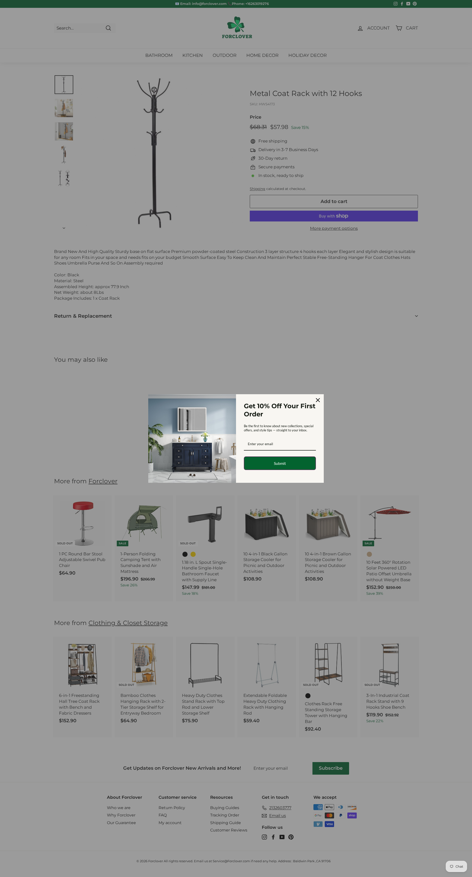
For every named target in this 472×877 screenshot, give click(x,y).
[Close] (318, 400)
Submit (280, 463)
